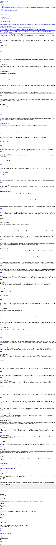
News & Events (4, 9)
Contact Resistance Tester (3, 28)
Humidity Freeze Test (5, 31)
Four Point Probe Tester (12, 27)
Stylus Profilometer (13, 34)
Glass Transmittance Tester (25, 33)
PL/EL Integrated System (10, 25)
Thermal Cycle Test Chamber (12, 31)
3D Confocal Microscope (8, 26)
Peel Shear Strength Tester (9, 32)
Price (4, 477)
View (1, 42)
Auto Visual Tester (18, 28)
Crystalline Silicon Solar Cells (6, 7)
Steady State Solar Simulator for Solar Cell (11, 29)
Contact (3, 11)
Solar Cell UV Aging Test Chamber (22, 29)
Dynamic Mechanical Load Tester (20, 31)
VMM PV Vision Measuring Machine (26, 28)
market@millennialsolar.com (4, 1)
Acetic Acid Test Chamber (32, 33)
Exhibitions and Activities (5, 10)
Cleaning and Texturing (13, 7)
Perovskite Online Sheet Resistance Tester (39, 35)
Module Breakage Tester (50, 31)
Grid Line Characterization (28, 7)
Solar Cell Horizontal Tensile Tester (36, 28)
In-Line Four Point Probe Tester (4, 27)
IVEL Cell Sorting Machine (41, 29)
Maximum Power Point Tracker (21, 34)
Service (3, 8)
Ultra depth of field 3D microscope (11, 28)
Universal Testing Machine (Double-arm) (16, 33)
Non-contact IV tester (3, 29)
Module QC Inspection (50, 7)
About (3, 533)
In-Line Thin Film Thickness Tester (19, 27)
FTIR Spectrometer (32, 27)
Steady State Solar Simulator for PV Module (37, 30)
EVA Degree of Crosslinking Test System (41, 33)
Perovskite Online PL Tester (30, 35)
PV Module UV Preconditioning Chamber (25, 30)
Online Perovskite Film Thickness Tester (50, 35)
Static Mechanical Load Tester (29, 31)
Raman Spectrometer (27, 27)
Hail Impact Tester (35, 31)
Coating (24, 7)
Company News (14, 10)
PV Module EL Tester (17, 30)
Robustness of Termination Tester (42, 31)
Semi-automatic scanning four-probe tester (5, 34)
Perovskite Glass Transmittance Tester (5, 35)
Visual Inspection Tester (3, 30)
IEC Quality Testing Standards (43, 7)
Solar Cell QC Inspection (35, 7)
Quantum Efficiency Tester (3, 25)
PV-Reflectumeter (2, 26)
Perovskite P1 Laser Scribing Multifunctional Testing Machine (18, 35)
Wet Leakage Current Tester (10, 30)
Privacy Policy (14, 526)
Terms (10, 533)
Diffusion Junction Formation (19, 7)
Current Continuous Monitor (46, 30)
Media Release (10, 10)
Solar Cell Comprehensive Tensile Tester (32, 29)
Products (3, 6)
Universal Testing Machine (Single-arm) (5, 33)
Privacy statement (7, 533)
